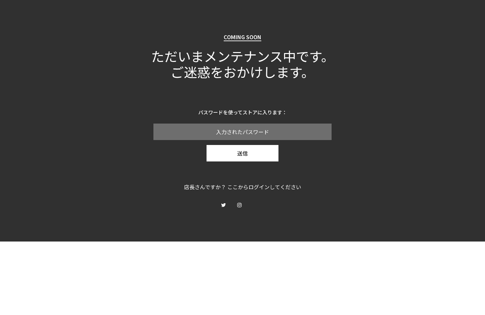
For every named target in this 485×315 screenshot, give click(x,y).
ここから (237, 187)
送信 (242, 153)
